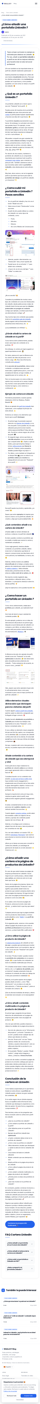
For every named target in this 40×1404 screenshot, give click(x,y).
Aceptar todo (28, 1396)
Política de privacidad (10, 1391)
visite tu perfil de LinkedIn (24, 711)
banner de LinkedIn (23, 423)
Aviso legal (5, 1375)
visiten (7, 114)
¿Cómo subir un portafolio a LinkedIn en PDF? (17, 1260)
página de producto (13, 943)
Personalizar (20, 1399)
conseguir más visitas (12, 160)
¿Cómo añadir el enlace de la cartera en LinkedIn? (18, 1252)
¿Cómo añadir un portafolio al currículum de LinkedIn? (17, 1244)
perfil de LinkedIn (25, 406)
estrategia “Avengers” (18, 835)
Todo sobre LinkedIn (12, 12)
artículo (17, 362)
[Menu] (36, 3)
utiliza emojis (17, 446)
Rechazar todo (11, 1396)
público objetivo (12, 568)
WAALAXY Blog (10, 1349)
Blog (15, 3)
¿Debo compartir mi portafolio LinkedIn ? (14, 1268)
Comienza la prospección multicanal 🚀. (17, 1224)
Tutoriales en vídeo (27, 1375)
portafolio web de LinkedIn (22, 319)
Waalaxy (21, 632)
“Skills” (21, 917)
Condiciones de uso (8, 1378)
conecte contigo (20, 813)
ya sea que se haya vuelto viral (21, 779)
